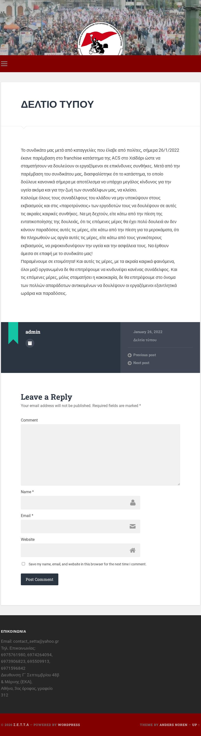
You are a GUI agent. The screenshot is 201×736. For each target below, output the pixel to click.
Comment (29, 420)
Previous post (144, 355)
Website (28, 540)
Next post (141, 363)
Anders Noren (174, 725)
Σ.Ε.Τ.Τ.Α (21, 725)
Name (27, 492)
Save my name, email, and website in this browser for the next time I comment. (88, 564)
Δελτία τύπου (145, 340)
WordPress (69, 725)
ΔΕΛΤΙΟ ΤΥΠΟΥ (57, 103)
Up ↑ (196, 725)
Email (27, 516)
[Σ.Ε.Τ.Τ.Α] (100, 30)
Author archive (29, 343)
